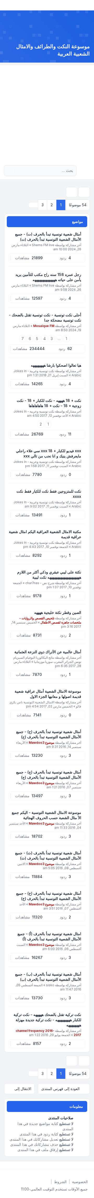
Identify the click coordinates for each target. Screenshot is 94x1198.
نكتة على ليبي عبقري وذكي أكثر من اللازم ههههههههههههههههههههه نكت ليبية (49, 574)
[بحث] (18, 170)
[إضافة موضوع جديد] (84, 192)
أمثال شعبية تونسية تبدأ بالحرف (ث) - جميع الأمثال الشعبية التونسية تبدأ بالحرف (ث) (48, 855)
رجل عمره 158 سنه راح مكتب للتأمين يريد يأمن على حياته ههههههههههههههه (48, 277)
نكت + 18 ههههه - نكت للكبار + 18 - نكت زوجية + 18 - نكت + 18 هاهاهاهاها (49, 403)
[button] (33, 205)
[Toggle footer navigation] (6, 1165)
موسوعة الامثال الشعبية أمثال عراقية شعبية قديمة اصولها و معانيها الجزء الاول (48, 694)
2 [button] (52, 205)
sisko (50, 985)
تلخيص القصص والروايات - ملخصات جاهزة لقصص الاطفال (50, 620)
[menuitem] (80, 1181)
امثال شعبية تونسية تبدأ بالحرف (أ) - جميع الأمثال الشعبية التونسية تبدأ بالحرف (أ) (49, 936)
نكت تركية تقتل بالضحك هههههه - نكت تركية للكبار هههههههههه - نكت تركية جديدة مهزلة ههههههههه (47, 1019)
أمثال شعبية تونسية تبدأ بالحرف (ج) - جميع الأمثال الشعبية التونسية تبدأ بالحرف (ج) (48, 774)
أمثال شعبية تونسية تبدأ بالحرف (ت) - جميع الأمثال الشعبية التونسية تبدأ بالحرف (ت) (48, 236)
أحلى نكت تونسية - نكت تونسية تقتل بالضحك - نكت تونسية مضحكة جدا (45, 317)
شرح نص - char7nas (39, 583)
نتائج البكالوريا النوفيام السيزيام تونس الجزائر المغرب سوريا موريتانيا (47, 660)
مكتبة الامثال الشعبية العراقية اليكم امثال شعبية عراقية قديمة (45, 534)
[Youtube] (80, 1165)
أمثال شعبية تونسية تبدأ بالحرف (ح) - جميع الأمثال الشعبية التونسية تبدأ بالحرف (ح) (48, 734)
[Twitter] (85, 1165)
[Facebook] (89, 1165)
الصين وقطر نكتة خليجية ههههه (57, 612)
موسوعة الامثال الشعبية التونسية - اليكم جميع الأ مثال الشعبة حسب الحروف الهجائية (46, 815)
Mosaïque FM (43, 326)
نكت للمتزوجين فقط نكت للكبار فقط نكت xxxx (48, 494)
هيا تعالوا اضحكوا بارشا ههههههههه (56, 365)
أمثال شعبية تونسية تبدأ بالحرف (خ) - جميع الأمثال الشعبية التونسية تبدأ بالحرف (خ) (48, 896)
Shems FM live (43, 245)
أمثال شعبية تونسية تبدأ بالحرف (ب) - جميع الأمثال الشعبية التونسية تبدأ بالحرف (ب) (48, 977)
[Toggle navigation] (6, 5)
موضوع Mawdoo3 (41, 743)
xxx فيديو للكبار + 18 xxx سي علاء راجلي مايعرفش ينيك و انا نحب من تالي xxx (48, 453)
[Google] (76, 1165)
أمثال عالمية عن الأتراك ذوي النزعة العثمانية (47, 652)
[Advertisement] (47, 112)
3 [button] (43, 205)
